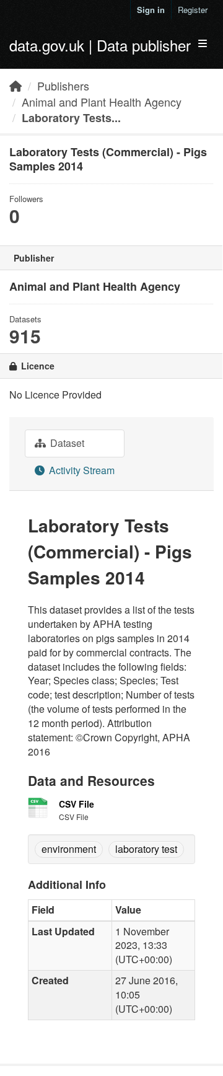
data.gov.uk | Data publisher (100, 45)
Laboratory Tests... (71, 118)
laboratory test (146, 849)
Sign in (151, 9)
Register (193, 9)
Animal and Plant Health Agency (101, 102)
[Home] (15, 85)
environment (69, 849)
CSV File (76, 804)
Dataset (66, 443)
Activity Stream (80, 470)
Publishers (63, 85)
